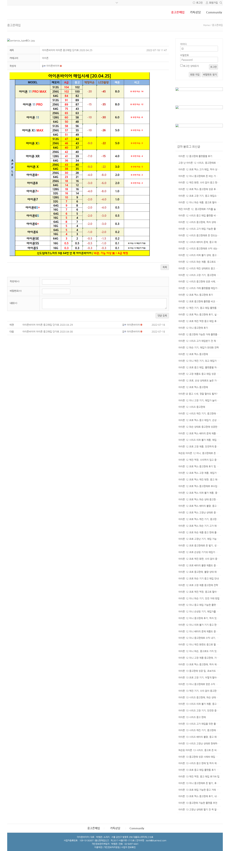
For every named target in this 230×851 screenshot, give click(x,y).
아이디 (183, 44)
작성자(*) (14, 281)
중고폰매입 (178, 12)
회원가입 (213, 2)
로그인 (199, 2)
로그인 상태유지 (191, 66)
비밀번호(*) (16, 290)
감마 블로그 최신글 (188, 146)
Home (206, 25)
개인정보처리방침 (112, 847)
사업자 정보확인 (128, 847)
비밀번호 (184, 55)
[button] (44, 65)
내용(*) (13, 303)
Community (214, 12)
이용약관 (98, 847)
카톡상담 (195, 12)
